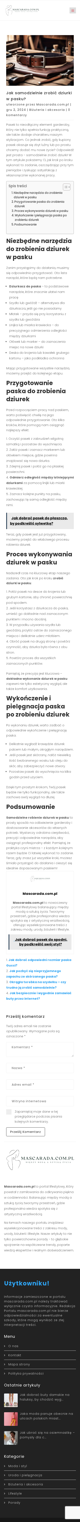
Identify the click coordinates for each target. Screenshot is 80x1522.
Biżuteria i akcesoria (47, 110)
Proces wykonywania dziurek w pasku (41, 211)
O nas (13, 1346)
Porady (14, 1503)
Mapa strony (19, 1364)
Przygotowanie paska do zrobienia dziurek (39, 204)
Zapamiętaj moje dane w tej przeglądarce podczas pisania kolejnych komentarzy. (38, 1116)
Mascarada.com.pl (52, 104)
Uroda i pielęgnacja (25, 1475)
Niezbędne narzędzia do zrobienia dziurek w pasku (38, 195)
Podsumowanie (25, 225)
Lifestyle (15, 1493)
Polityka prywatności (26, 1373)
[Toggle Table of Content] (64, 187)
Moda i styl (17, 1466)
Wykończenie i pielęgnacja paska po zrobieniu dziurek (41, 217)
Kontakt (14, 1355)
